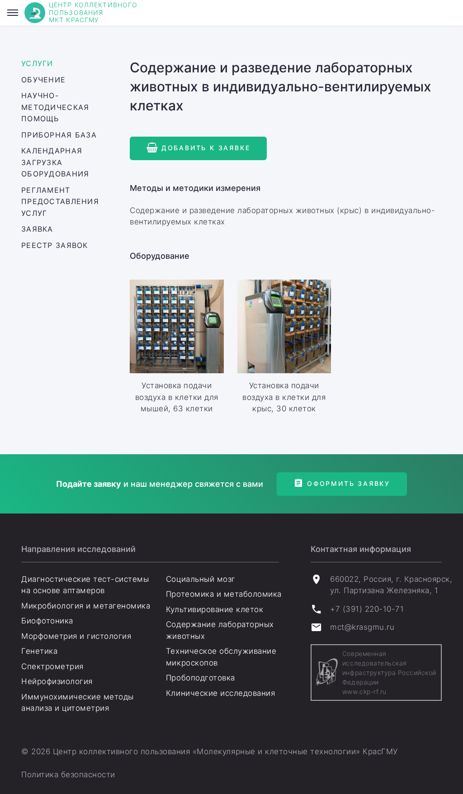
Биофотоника (47, 620)
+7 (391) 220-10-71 (367, 608)
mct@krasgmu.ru (362, 627)
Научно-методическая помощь (55, 107)
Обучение (43, 79)
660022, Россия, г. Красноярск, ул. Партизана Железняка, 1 (391, 585)
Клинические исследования (220, 693)
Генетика (39, 651)
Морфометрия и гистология (76, 636)
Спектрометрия (52, 666)
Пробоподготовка (200, 677)
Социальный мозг (201, 579)
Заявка (37, 228)
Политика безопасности (68, 774)
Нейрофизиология (57, 681)
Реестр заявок (54, 245)
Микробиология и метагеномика (85, 605)
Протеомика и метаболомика (224, 594)
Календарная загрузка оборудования (55, 162)
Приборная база (59, 134)
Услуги (37, 63)
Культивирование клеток (214, 609)
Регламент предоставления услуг (60, 201)
